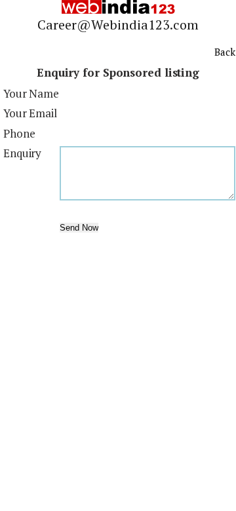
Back (224, 51)
